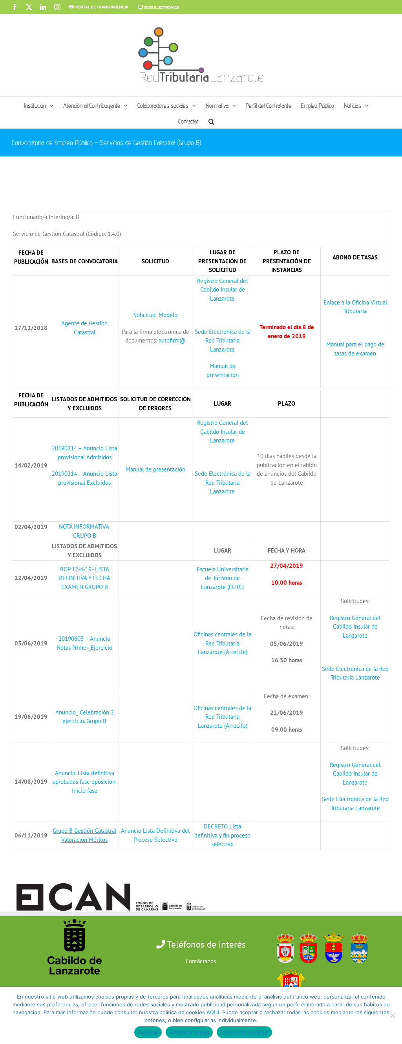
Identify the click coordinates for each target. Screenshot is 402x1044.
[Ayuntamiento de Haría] (306, 930)
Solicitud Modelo (155, 315)
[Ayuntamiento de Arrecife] (332, 930)
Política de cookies (244, 1032)
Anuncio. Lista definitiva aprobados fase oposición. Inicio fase (85, 781)
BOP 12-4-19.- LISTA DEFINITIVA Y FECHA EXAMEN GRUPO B (84, 578)
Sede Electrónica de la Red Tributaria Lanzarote (222, 340)
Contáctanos (201, 961)
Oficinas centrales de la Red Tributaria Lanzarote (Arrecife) (222, 643)
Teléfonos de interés (205, 944)
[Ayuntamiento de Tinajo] (288, 967)
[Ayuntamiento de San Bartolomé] (283, 930)
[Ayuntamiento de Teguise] (357, 930)
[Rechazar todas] (392, 1015)
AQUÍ (212, 1012)
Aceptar (148, 1032)
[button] (211, 120)
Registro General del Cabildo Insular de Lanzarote (222, 289)
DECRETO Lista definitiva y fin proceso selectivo (222, 835)
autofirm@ (172, 340)
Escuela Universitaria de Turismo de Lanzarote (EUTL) (223, 578)
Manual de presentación (155, 469)
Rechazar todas (189, 1032)
